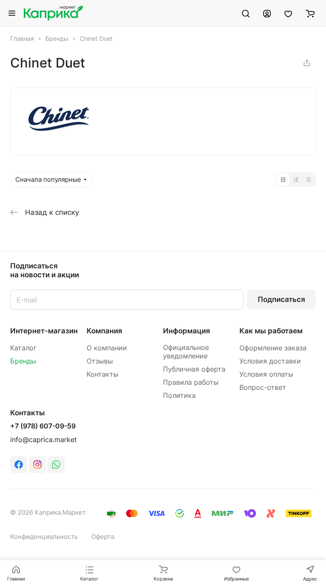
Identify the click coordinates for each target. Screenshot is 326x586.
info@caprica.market (43, 440)
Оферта (102, 537)
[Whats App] (56, 464)
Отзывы (100, 361)
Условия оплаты (266, 374)
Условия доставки (270, 361)
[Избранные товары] (288, 13)
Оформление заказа (272, 348)
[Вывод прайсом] (308, 179)
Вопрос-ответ (262, 387)
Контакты (102, 374)
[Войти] (267, 13)
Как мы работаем (271, 331)
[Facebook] (18, 464)
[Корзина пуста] (310, 13)
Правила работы (191, 382)
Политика (179, 396)
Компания (104, 331)
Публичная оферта (194, 369)
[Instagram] (37, 464)
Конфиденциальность (44, 537)
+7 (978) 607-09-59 (43, 426)
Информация (186, 331)
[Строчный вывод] (295, 179)
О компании (107, 348)
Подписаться (281, 299)
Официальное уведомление (186, 352)
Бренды (23, 361)
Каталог (23, 348)
